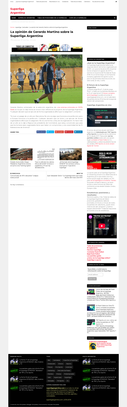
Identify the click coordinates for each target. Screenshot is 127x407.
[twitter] (116, 1)
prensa (58, 374)
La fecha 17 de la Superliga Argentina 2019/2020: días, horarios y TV (31, 362)
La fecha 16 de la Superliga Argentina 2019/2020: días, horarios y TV (31, 379)
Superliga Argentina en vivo (23, 22)
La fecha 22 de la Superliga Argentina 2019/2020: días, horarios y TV (104, 388)
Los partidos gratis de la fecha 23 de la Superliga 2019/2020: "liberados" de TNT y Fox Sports (104, 371)
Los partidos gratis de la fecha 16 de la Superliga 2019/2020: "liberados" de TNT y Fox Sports (31, 371)
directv (60, 363)
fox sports (59, 367)
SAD (49, 377)
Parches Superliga (94, 250)
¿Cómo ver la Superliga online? (98, 258)
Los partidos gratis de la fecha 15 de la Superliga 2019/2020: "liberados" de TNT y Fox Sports (31, 388)
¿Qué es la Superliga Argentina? (25, 1)
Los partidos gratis (94, 256)
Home (14, 18)
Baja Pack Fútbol (93, 254)
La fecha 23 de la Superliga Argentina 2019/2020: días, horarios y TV (104, 362)
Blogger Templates (32, 404)
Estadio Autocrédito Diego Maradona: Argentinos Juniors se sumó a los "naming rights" (20, 164)
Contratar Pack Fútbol (95, 252)
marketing (51, 370)
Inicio (11, 1)
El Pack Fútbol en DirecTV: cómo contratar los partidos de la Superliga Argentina (105, 307)
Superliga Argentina (26, 18)
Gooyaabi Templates (53, 404)
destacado (51, 363)
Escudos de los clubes (98, 1)
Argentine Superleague (98, 341)
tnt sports (60, 381)
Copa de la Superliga (77, 18)
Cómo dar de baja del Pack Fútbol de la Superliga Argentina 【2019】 (105, 291)
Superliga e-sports (94, 260)
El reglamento (92, 248)
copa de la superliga (70, 360)
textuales (25, 27)
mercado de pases (64, 370)
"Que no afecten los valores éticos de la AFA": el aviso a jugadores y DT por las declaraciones (44, 164)
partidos (50, 374)
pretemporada (69, 374)
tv (67, 381)
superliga (18, 27)
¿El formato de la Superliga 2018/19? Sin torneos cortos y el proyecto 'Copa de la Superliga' (70, 164)
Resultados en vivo (54, 1)
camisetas (56, 360)
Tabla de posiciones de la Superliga (52, 18)
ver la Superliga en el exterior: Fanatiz (103, 180)
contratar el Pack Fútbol (99, 140)
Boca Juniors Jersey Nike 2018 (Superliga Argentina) (104, 344)
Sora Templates (21, 404)
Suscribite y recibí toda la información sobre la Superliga (99, 270)
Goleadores (65, 1)
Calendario (87, 1)
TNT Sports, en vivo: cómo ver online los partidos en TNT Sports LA (106, 322)
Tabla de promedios (76, 1)
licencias (69, 367)
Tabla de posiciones (41, 1)
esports (68, 363)
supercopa (57, 377)
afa (49, 360)
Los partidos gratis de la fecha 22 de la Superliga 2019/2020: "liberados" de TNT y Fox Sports (104, 379)
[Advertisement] (80, 8)
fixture (50, 367)
